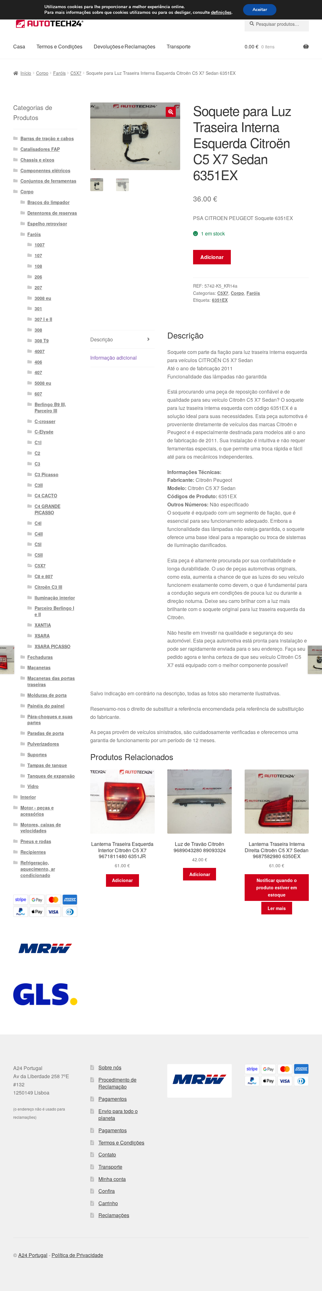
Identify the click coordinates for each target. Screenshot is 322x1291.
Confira (106, 1190)
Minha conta (112, 1179)
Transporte (179, 46)
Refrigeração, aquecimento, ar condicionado (37, 868)
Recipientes (33, 852)
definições (221, 12)
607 (38, 393)
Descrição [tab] (101, 339)
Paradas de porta (45, 733)
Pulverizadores (43, 744)
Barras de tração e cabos (47, 138)
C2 (37, 453)
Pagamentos (112, 1098)
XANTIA (43, 625)
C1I (38, 442)
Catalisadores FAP (40, 149)
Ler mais (277, 908)
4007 (40, 351)
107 (38, 255)
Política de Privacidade (77, 1255)
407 (38, 372)
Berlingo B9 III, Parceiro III (50, 407)
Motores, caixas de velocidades (40, 827)
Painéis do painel (45, 706)
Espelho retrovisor (47, 223)
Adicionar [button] (122, 880)
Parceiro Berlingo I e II (54, 611)
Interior (28, 797)
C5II (39, 555)
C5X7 (75, 73)
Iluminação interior (55, 597)
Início (25, 73)
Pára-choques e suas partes (50, 719)
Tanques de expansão (51, 776)
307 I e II (43, 319)
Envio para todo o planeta (118, 1114)
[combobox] (277, 23)
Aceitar (260, 10)
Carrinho (108, 1203)
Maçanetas (39, 667)
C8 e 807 (44, 576)
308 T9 (42, 340)
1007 (40, 244)
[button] (171, 112)
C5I (38, 544)
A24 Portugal (32, 1255)
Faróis (59, 73)
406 (38, 362)
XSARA (42, 635)
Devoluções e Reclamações (124, 46)
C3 (37, 464)
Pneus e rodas (35, 841)
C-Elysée (44, 431)
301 (38, 308)
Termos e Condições (59, 46)
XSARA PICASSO (52, 646)
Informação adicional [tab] (113, 357)
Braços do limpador (48, 202)
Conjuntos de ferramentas (48, 181)
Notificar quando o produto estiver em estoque (276, 887)
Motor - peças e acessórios (37, 810)
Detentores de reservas (52, 213)
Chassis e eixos (37, 160)
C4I (38, 523)
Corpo (42, 73)
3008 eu (43, 298)
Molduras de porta (47, 695)
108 (38, 266)
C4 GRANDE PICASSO (47, 509)
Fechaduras (40, 657)
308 (38, 330)
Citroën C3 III (48, 587)
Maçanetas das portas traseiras (51, 681)
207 (38, 287)
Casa (19, 46)
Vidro (33, 786)
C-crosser (45, 421)
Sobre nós (109, 1067)
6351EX (220, 300)
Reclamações (113, 1215)
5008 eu (43, 383)
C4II (39, 534)
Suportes (37, 754)
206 (38, 276)
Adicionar (212, 257)
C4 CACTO (46, 495)
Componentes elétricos (45, 170)
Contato (107, 1154)
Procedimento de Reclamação (117, 1083)
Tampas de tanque (47, 765)
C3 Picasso (46, 474)
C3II (39, 485)
